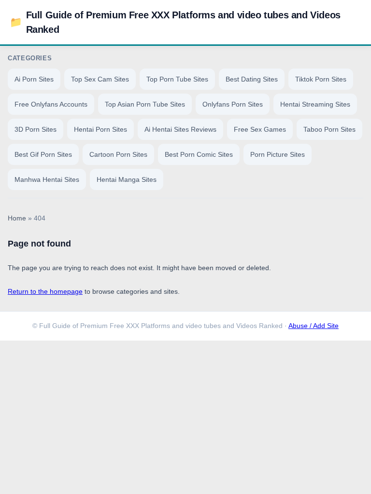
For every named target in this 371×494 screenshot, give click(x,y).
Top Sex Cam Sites (100, 79)
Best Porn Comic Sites (199, 154)
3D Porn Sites (35, 129)
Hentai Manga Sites (127, 179)
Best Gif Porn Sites (43, 154)
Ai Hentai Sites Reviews (180, 129)
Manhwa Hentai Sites (46, 179)
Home (17, 218)
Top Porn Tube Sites (177, 79)
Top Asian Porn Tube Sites (145, 104)
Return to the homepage (45, 291)
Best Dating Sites (252, 79)
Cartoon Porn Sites (118, 154)
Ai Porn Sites (34, 79)
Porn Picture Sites (277, 154)
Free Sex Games (260, 129)
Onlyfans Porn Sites (232, 104)
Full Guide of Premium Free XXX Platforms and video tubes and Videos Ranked (175, 22)
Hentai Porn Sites (100, 129)
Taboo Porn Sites (329, 129)
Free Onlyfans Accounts (50, 104)
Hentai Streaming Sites (315, 104)
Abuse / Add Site (313, 325)
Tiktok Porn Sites (320, 79)
